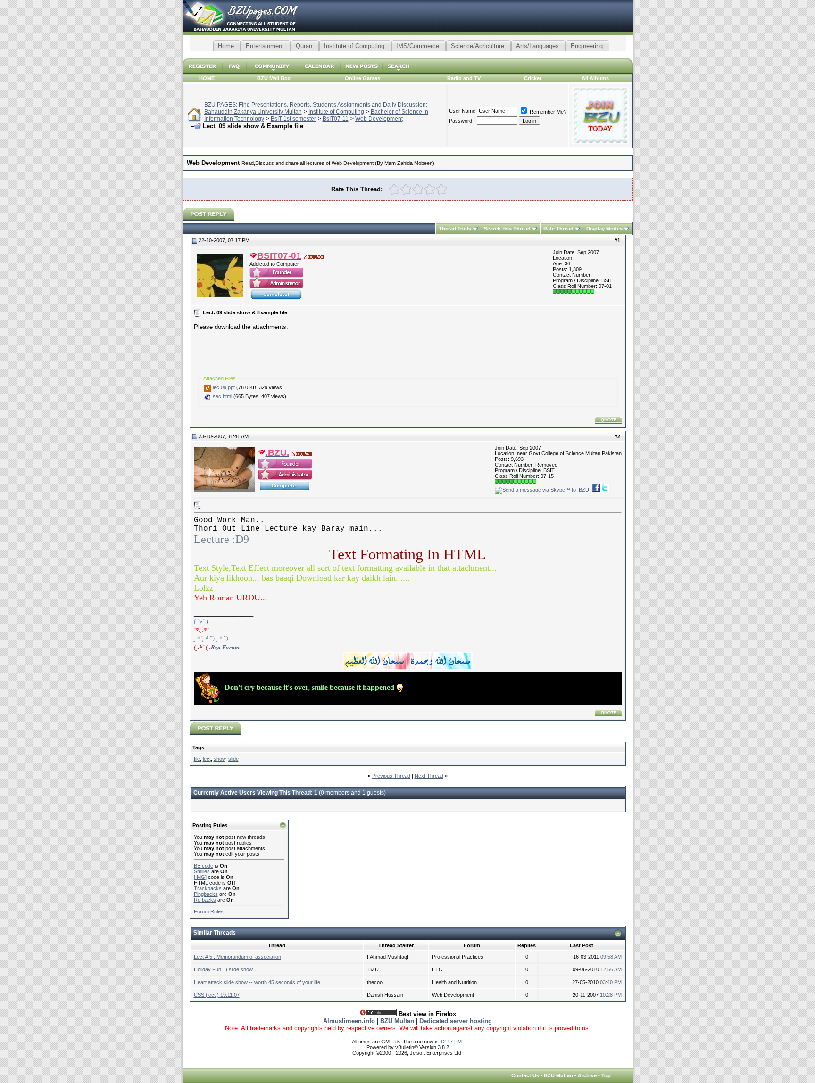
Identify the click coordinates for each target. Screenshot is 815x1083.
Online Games (362, 78)
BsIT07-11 (336, 118)
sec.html (222, 396)
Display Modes (604, 228)
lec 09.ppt (224, 387)
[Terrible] (394, 189)
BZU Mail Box (274, 78)
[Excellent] (441, 189)
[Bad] (406, 189)
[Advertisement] (407, 54)
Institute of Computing (336, 111)
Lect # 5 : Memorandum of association (237, 957)
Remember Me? (547, 112)
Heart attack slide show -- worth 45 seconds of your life (257, 982)
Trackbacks (208, 888)
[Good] (429, 189)
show (219, 759)
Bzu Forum (225, 647)
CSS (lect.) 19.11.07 (217, 995)
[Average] (418, 189)
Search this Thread (507, 228)
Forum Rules (209, 911)
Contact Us (525, 1075)
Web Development (379, 118)
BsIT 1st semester (293, 118)
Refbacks (205, 899)
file (197, 759)
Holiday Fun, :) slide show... (225, 969)
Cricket (532, 78)
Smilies (202, 871)
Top (606, 1075)
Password (460, 120)
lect (207, 759)
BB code (203, 866)
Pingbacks (206, 894)
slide (233, 759)
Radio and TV (464, 78)
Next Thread (429, 776)
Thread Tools (455, 228)
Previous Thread (391, 776)
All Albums (595, 78)
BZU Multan (558, 1075)
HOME (207, 78)
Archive (587, 1075)
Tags (198, 747)
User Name (462, 111)
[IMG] (200, 877)
